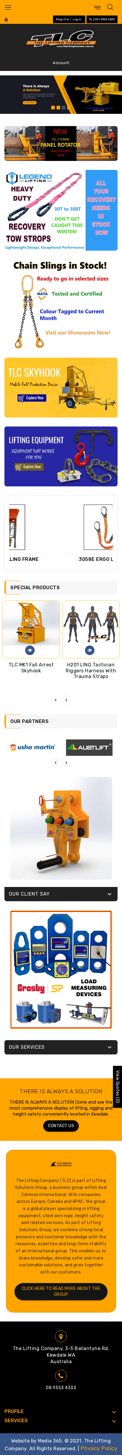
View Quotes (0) (117, 1086)
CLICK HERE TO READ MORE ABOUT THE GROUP (61, 1291)
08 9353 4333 (61, 1387)
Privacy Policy (99, 1448)
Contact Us (61, 1125)
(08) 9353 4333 (104, 19)
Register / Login (69, 19)
